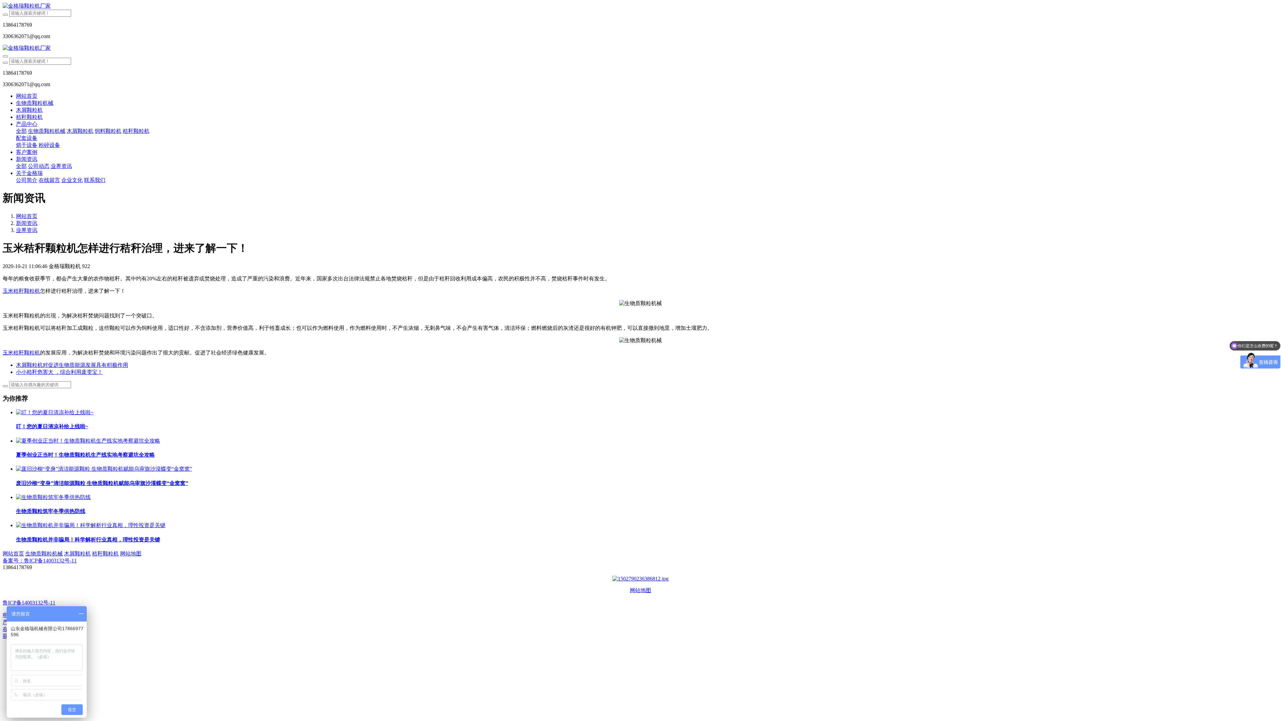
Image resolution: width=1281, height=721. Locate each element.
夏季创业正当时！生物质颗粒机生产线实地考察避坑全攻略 (85, 455)
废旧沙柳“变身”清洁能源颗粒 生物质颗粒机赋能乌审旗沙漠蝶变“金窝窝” (102, 483)
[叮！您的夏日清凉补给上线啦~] (55, 412)
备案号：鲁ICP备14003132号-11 (40, 560)
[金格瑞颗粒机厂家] (640, 6)
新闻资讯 (26, 223)
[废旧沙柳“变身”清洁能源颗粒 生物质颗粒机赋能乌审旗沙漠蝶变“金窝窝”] (104, 469)
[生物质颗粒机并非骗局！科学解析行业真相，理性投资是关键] (90, 525)
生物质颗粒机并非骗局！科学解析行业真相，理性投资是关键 (88, 539)
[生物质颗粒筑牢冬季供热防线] (53, 497)
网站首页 (26, 96)
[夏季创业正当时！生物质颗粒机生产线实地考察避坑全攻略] (88, 441)
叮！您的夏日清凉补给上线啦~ (52, 426)
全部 (21, 131)
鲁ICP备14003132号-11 (29, 603)
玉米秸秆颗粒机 (21, 291)
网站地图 (640, 590)
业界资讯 (26, 230)
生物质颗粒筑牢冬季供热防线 (50, 511)
